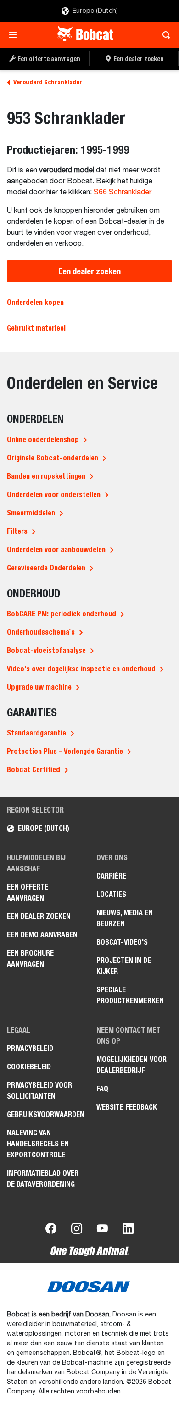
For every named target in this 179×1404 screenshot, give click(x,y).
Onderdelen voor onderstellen (54, 494)
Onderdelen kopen (35, 302)
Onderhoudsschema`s (41, 632)
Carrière (111, 876)
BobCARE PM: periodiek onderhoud (61, 613)
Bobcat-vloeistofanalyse (46, 650)
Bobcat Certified (33, 769)
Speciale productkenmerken (130, 995)
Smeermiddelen (31, 513)
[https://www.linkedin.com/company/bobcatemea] (128, 1230)
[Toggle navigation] (15, 35)
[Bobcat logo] (86, 35)
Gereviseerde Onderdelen (46, 568)
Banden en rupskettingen (46, 476)
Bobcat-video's (122, 942)
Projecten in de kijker (123, 966)
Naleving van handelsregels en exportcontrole (38, 1143)
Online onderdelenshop (43, 439)
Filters (17, 531)
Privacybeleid (30, 1048)
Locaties (111, 894)
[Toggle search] (164, 35)
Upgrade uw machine (39, 687)
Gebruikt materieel (36, 328)
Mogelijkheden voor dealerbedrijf (131, 1065)
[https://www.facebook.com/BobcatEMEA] (50, 1230)
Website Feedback (126, 1107)
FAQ (102, 1088)
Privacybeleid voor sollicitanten (39, 1090)
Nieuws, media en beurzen (124, 918)
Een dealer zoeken (89, 271)
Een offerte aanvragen (27, 892)
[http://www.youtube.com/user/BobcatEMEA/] (102, 1230)
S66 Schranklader (122, 192)
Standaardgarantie (36, 733)
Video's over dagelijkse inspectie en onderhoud (81, 668)
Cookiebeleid (29, 1066)
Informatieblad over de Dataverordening (42, 1178)
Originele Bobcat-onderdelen (52, 457)
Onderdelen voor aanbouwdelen (56, 549)
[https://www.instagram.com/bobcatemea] (76, 1230)
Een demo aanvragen (42, 934)
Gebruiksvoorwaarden (45, 1114)
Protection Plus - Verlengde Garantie (65, 751)
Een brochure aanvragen (30, 958)
